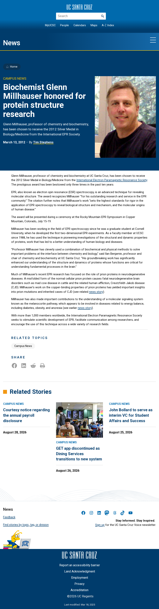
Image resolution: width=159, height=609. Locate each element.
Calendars (79, 25)
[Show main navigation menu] (153, 39)
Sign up (100, 525)
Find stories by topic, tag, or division (26, 524)
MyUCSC (50, 25)
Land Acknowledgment (79, 571)
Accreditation (79, 590)
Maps (94, 25)
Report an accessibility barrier (79, 565)
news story (96, 292)
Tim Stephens (43, 142)
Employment (79, 577)
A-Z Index (108, 25)
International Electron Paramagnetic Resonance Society (111, 180)
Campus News (23, 346)
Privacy (79, 584)
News (11, 43)
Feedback (9, 517)
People (64, 25)
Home (13, 66)
